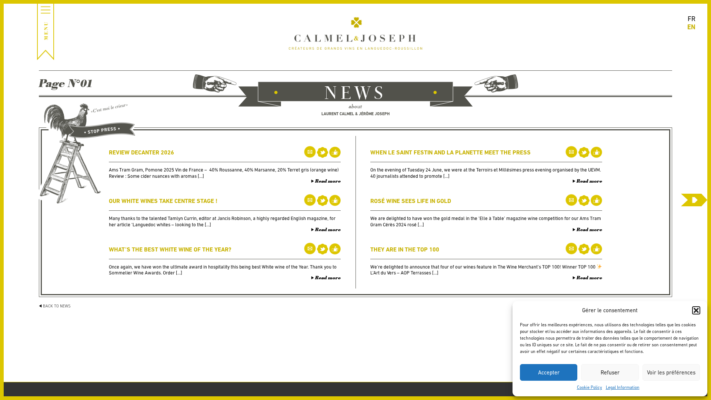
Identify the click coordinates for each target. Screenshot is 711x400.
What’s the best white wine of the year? (170, 249)
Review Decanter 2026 (141, 152)
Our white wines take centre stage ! (163, 200)
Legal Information (623, 387)
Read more (328, 181)
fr (691, 19)
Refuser (610, 372)
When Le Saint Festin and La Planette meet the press (450, 152)
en (691, 27)
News (355, 94)
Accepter (549, 372)
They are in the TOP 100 (404, 249)
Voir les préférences (671, 372)
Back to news (57, 306)
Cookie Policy (589, 387)
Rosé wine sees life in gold (410, 200)
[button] (696, 310)
